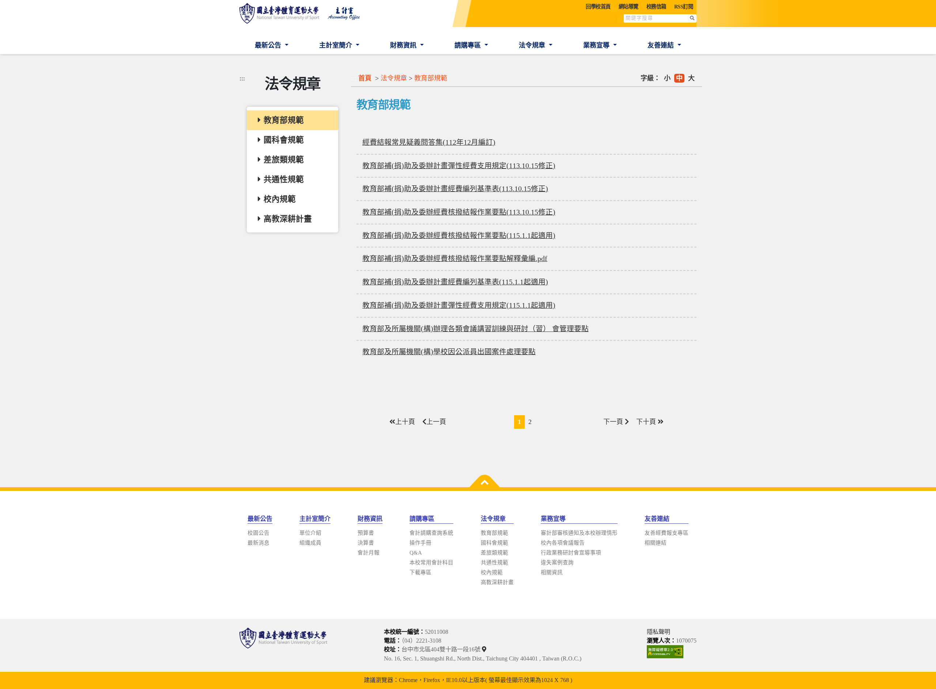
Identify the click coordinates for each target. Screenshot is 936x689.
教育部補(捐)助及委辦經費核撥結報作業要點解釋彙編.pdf (454, 258)
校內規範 (492, 572)
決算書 (366, 543)
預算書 (366, 533)
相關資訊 (552, 572)
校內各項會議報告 (563, 543)
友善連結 (662, 45)
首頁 (364, 78)
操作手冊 (420, 543)
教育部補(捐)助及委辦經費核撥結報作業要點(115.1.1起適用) (458, 235)
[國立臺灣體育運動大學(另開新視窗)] (283, 645)
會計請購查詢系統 (431, 533)
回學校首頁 (598, 7)
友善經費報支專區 (666, 533)
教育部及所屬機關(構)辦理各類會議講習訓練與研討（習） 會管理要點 (475, 329)
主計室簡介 (336, 45)
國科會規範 (494, 543)
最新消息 (258, 543)
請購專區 (468, 45)
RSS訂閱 (683, 7)
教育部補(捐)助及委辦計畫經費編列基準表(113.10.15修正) (455, 189)
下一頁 (614, 421)
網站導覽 (628, 7)
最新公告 (269, 45)
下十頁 (647, 421)
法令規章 (533, 45)
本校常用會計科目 (431, 562)
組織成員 (310, 543)
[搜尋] (692, 18)
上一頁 (436, 421)
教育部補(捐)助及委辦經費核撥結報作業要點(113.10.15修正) (458, 212)
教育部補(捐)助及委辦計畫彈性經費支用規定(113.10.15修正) (458, 166)
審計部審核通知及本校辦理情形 (579, 533)
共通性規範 (494, 562)
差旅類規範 (494, 553)
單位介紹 (310, 533)
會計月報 (369, 553)
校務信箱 (656, 7)
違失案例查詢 (557, 562)
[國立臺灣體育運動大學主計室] (303, 13)
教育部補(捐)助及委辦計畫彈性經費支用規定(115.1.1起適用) (458, 305)
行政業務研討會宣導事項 (571, 553)
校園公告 (258, 533)
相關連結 (656, 543)
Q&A (416, 553)
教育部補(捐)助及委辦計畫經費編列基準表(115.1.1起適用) (455, 282)
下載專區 (420, 572)
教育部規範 (430, 78)
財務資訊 (404, 45)
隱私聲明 (658, 632)
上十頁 (405, 421)
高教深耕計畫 (497, 582)
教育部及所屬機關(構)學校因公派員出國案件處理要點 (449, 352)
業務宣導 (597, 45)
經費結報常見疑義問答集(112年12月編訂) (428, 142)
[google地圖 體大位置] (485, 649)
